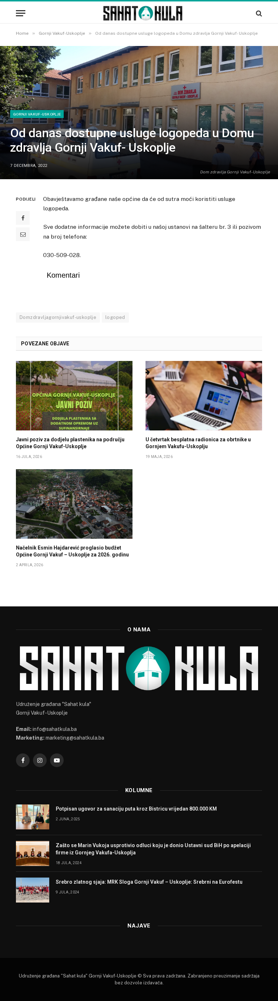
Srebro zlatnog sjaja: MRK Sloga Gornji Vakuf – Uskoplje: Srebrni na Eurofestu (149, 882)
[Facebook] (23, 218)
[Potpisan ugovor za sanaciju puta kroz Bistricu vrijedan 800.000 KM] (32, 816)
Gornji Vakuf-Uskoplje (37, 114)
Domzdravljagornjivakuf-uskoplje (58, 317)
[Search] (258, 13)
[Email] (23, 234)
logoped (115, 317)
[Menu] (20, 13)
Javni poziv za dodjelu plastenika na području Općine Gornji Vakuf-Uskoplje (70, 443)
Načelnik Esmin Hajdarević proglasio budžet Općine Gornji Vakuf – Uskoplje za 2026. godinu (72, 551)
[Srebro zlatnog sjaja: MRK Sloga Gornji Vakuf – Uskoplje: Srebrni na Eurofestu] (32, 890)
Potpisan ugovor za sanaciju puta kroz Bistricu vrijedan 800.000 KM (136, 809)
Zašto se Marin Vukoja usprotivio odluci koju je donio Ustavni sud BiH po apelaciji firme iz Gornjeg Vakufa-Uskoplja (153, 848)
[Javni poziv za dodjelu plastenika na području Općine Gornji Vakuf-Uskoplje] (74, 395)
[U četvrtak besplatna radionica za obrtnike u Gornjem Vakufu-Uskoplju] (204, 395)
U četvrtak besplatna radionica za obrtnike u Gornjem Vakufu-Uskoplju (198, 443)
